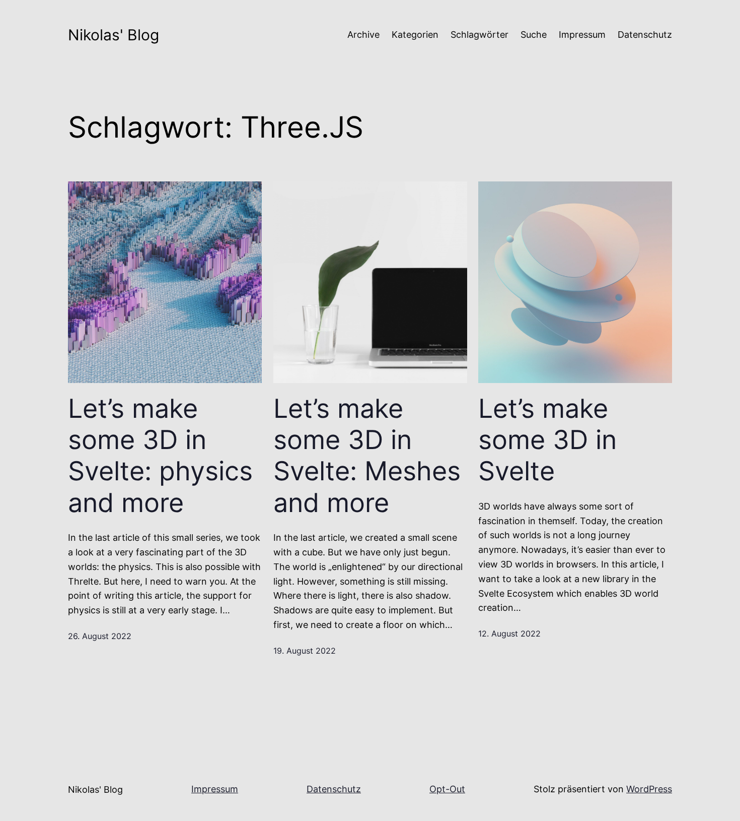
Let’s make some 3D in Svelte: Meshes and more (367, 456)
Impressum (214, 789)
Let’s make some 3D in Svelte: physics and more (160, 456)
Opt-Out (447, 789)
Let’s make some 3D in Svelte (547, 440)
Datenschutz (334, 789)
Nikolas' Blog (113, 35)
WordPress (649, 789)
